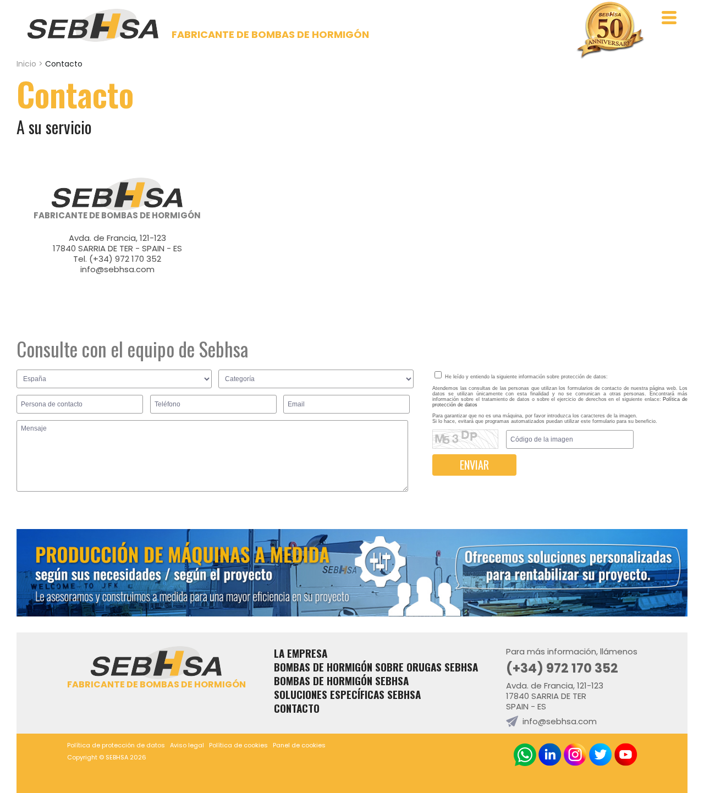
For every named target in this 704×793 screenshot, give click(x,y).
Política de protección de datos (116, 745)
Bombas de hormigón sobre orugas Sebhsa (376, 667)
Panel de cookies (299, 745)
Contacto (297, 708)
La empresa (300, 653)
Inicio (26, 63)
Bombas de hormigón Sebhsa (341, 680)
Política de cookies (238, 745)
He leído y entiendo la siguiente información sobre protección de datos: (525, 376)
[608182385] (525, 755)
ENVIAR (474, 464)
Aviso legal (187, 745)
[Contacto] (352, 613)
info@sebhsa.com (117, 269)
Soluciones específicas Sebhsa (347, 694)
